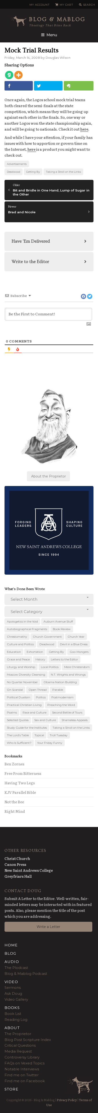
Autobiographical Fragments (27, 629)
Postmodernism (62, 697)
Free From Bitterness (23, 773)
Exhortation (35, 652)
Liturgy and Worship (21, 667)
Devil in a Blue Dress (74, 644)
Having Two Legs (20, 783)
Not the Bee (14, 801)
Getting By (33, 171)
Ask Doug (13, 993)
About (12, 1028)
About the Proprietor (48, 476)
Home (11, 945)
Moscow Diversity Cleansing (26, 674)
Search (89, 4)
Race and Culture (34, 712)
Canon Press (15, 864)
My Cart (66, 4)
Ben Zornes (14, 764)
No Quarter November (22, 682)
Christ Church (17, 858)
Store (11, 1089)
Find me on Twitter (22, 1075)
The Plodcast (16, 967)
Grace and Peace (18, 659)
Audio (12, 961)
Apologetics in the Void (22, 621)
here (84, 129)
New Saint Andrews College (29, 870)
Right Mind (15, 811)
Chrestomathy (17, 636)
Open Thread (38, 689)
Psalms (12, 712)
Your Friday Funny (49, 743)
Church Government (47, 636)
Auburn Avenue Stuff (58, 621)
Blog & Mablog (57, 19)
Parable (57, 689)
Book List (13, 1013)
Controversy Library (22, 1057)
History (40, 659)
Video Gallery (16, 999)
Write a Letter (48, 927)
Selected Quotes (18, 720)
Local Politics (50, 667)
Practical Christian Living (24, 705)
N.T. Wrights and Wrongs (68, 674)
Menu (51, 35)
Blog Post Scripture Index (28, 1039)
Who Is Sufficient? (19, 743)
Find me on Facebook (25, 1081)
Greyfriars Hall (18, 876)
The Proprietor (18, 1033)
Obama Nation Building (60, 682)
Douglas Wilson (58, 57)
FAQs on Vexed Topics (24, 1063)
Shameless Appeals (75, 720)
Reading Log (16, 1019)
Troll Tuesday (59, 735)
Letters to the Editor (64, 659)
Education (14, 652)
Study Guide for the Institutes (27, 727)
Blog (10, 953)
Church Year (76, 636)
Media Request (18, 1051)
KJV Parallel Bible (20, 792)
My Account (39, 4)
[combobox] (49, 599)
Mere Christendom (77, 667)
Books (12, 1007)
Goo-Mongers (79, 652)
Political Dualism (18, 697)
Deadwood (13, 171)
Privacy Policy (67, 1100)
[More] (18, 75)
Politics (41, 697)
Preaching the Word (61, 705)
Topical (39, 735)
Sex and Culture (45, 720)
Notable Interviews (22, 1069)
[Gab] (9, 75)
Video (11, 982)
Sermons (13, 987)
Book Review (62, 629)
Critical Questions (20, 1045)
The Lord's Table (18, 735)
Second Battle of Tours (67, 712)
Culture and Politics (20, 644)
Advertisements (17, 164)
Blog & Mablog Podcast (26, 973)
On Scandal (15, 689)
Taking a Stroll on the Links (63, 171)
